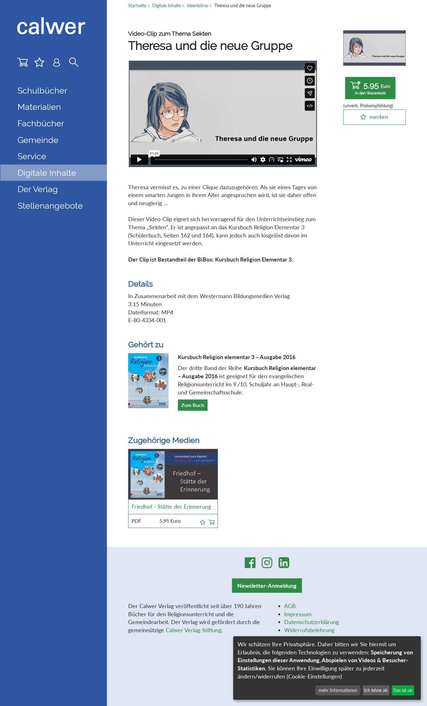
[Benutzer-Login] (56, 64)
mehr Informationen (338, 690)
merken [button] (378, 116)
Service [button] (32, 156)
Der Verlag (38, 189)
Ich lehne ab (376, 690)
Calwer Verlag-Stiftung (193, 630)
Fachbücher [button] (41, 123)
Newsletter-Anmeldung (267, 585)
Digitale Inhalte (166, 5)
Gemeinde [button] (38, 140)
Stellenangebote (50, 206)
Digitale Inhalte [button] (47, 173)
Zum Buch (192, 405)
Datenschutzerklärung (311, 621)
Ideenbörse (197, 5)
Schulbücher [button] (42, 90)
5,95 (372, 88)
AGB (290, 605)
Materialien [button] (39, 107)
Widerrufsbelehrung (309, 630)
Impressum (298, 614)
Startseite (137, 5)
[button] (202, 521)
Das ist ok (402, 690)
